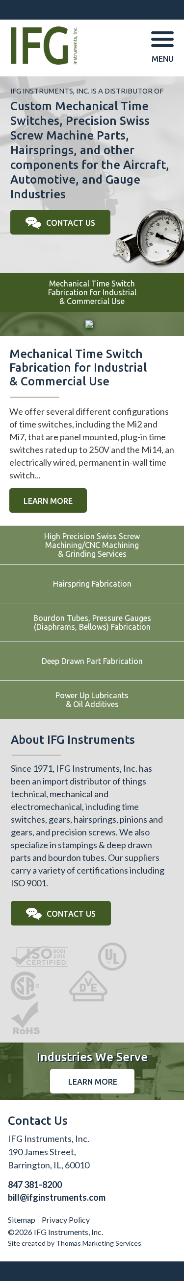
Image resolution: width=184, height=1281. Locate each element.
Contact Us (70, 222)
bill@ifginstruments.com (56, 1197)
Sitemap (21, 1219)
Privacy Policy (66, 1219)
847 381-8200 (35, 1184)
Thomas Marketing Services (98, 1243)
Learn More (48, 501)
